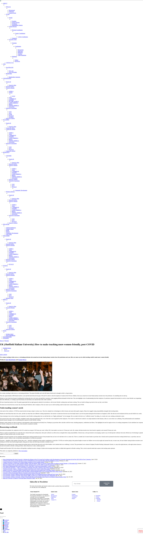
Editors (16, 60)
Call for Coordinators (23, 36)
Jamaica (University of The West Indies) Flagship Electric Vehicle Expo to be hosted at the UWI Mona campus (29, 470)
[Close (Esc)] (0, 516)
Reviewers (17, 61)
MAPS (4, 330)
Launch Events (12, 13)
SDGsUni (8, 6)
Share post (6, 350)
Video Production (22, 55)
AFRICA (11, 91)
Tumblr (6, 528)
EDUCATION (3, 354)
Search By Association (11, 108)
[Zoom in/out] (5, 516)
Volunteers (14, 38)
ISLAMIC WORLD (14, 101)
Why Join (11, 71)
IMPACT (5, 299)
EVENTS (5, 265)
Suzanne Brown (22, 359)
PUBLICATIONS (10, 191)
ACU (10, 113)
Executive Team (13, 39)
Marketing (20, 52)
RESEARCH (6, 152)
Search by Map (12, 85)
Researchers (21, 49)
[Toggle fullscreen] (3, 516)
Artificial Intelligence (11, 227)
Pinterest (6, 525)
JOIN (4, 64)
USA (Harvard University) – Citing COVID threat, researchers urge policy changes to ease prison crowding (28, 467)
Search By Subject (10, 118)
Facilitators (14, 23)
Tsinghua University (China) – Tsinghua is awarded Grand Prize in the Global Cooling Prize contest (26, 468)
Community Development (21, 190)
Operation (14, 43)
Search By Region (10, 245)
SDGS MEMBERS (10, 335)
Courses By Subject (10, 151)
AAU (10, 111)
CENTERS (8, 155)
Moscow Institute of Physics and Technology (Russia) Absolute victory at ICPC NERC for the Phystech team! (29, 464)
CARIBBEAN (12, 98)
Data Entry (20, 51)
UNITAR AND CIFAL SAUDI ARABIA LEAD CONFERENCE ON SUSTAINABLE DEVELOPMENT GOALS (31, 460)
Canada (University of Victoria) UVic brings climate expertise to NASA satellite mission (23, 462)
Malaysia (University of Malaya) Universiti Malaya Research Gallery (19, 478)
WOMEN (11, 117)
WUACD (11, 115)
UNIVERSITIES (7, 78)
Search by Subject (13, 179)
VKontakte (6, 529)
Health (7, 230)
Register (7, 340)
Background (12, 10)
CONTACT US (10, 62)
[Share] (2, 516)
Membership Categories (14, 77)
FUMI (10, 114)
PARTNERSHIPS (7, 337)
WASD (10, 17)
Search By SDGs (10, 86)
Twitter (97, 497)
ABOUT (5, 3)
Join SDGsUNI (9, 67)
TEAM (7, 14)
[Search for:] (7, 453)
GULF (13, 96)
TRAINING (6, 338)
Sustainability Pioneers (17, 25)
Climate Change (10, 229)
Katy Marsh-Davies (11, 359)
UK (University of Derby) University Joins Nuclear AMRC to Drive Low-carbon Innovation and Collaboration (29, 475)
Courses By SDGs (10, 128)
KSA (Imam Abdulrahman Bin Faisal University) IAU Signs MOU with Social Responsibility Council (27, 466)
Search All (8, 81)
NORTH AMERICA (14, 105)
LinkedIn (98, 498)
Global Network (13, 26)
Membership (9, 73)
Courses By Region (10, 129)
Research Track (9, 298)
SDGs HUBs (6, 224)
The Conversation (23, 450)
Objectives (11, 11)
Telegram (6, 524)
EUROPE (11, 100)
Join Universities (13, 72)
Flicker (98, 501)
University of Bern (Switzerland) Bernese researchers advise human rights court (21, 473)
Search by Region (10, 88)
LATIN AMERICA (13, 102)
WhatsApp (6, 522)
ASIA (10, 97)
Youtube (99, 499)
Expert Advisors (16, 22)
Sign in (2, 340)
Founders (14, 21)
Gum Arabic (9, 234)
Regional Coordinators (17, 30)
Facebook (98, 495)
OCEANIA (11, 107)
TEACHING (6, 119)
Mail (4, 530)
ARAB (10, 92)
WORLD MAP (9, 334)
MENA (11, 104)
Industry (8, 231)
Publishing (14, 56)
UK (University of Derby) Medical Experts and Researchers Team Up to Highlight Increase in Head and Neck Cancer (31, 474)
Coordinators (18, 46)
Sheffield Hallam (7, 348)
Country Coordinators (20, 33)
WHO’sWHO (6, 235)
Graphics (20, 54)
